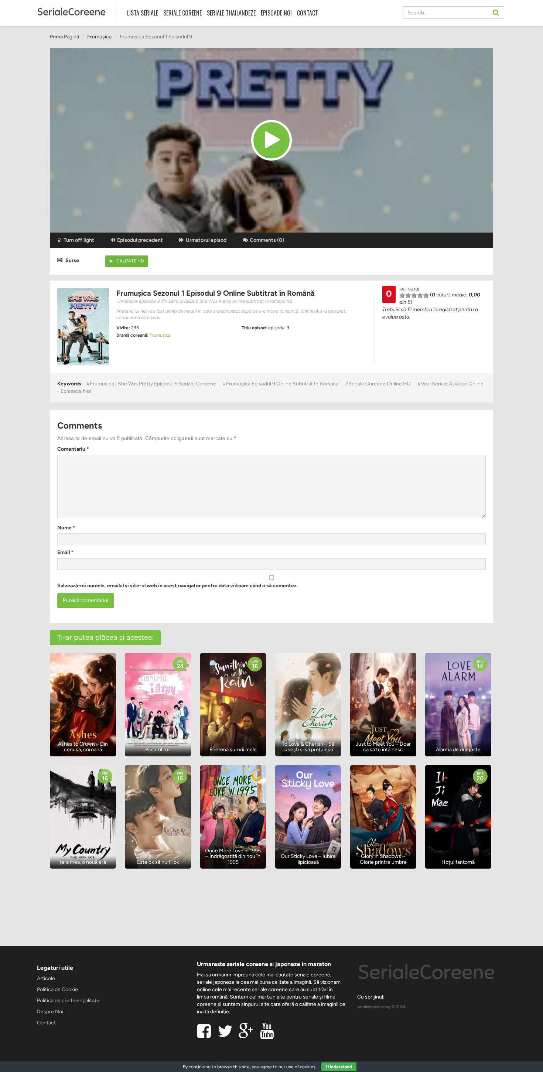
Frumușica (99, 37)
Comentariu (73, 449)
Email (65, 552)
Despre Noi (50, 1012)
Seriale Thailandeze (231, 12)
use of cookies (300, 1066)
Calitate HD (130, 261)
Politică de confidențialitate (68, 1000)
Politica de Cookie (57, 989)
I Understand (339, 1066)
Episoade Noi (276, 12)
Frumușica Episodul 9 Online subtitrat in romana (282, 384)
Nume (66, 528)
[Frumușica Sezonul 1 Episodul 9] (271, 140)
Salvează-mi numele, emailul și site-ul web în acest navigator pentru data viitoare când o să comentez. (177, 586)
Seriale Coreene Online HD (379, 384)
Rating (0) (409, 289)
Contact (307, 12)
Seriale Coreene (182, 12)
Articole (46, 978)
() (267, 240)
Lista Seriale (142, 12)
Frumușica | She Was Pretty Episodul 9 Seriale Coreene (153, 384)
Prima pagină (64, 37)
